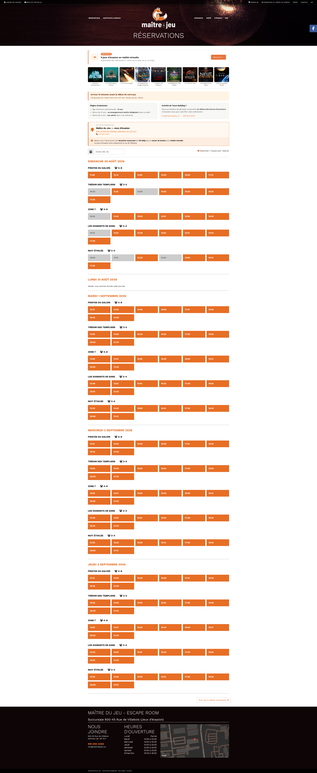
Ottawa (129, 771)
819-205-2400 (189, 116)
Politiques (121, 771)
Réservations (94, 18)
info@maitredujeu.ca (171, 116)
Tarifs (208, 18)
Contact (304, 2)
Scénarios (198, 18)
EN (312, 2)
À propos (218, 18)
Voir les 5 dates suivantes (212, 700)
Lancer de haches (13, 2)
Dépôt (295, 2)
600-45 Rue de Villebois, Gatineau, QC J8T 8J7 (116, 131)
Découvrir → (218, 57)
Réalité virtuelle (34, 2)
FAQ (226, 18)
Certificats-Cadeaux (112, 18)
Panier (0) (254, 2)
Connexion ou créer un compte (276, 2)
